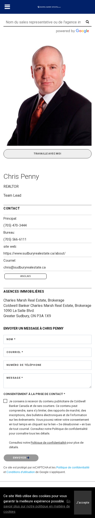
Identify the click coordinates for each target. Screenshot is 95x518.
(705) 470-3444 (15, 225)
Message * (14, 377)
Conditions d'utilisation (20, 472)
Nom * (11, 339)
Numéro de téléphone (23, 365)
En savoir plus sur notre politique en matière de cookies (36, 506)
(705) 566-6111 (15, 239)
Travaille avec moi (47, 153)
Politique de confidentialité (72, 467)
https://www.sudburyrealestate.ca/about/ (34, 253)
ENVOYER (20, 457)
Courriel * (14, 352)
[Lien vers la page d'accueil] (47, 7)
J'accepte (82, 502)
